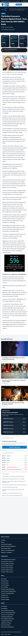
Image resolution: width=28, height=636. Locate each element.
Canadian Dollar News (6, 621)
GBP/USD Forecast (14, 422)
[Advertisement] (14, 512)
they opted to (9, 111)
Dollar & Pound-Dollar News (8, 612)
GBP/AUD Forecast (14, 425)
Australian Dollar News (7, 616)
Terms (6, 634)
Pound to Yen (4, 595)
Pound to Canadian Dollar (7, 593)
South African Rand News (7, 627)
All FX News (4, 606)
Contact (3, 540)
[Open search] (23, 4)
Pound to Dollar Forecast (7, 563)
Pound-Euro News (5, 9)
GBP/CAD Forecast (14, 432)
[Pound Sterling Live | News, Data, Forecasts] (5, 4)
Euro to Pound (4, 583)
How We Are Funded (6, 544)
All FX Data (4, 579)
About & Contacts (16, 1)
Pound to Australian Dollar (7, 589)
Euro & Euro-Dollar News (7, 614)
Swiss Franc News (5, 625)
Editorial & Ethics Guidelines (8, 546)
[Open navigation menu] (26, 4)
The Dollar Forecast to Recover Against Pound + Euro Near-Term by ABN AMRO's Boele (18, 9)
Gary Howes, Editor (6, 548)
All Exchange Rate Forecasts (8, 559)
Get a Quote (18, 4)
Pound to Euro (4, 581)
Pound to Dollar (5, 585)
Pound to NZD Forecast (7, 569)
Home (2, 9)
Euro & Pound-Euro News (7, 610)
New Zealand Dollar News (7, 618)
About (2, 542)
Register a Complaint (6, 552)
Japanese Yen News (6, 623)
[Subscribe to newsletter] (26, 1)
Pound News (4, 608)
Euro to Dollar (4, 587)
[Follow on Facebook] (24, 1)
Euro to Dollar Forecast (7, 565)
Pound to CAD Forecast (7, 572)
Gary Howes (10, 27)
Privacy (2, 634)
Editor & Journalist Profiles (7, 550)
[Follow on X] (22, 1)
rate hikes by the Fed (11, 157)
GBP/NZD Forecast (14, 428)
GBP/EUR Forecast (14, 418)
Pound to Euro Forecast (7, 561)
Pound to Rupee (5, 599)
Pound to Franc (5, 597)
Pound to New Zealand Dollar (8, 591)
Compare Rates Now (14, 447)
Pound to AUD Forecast (7, 567)
